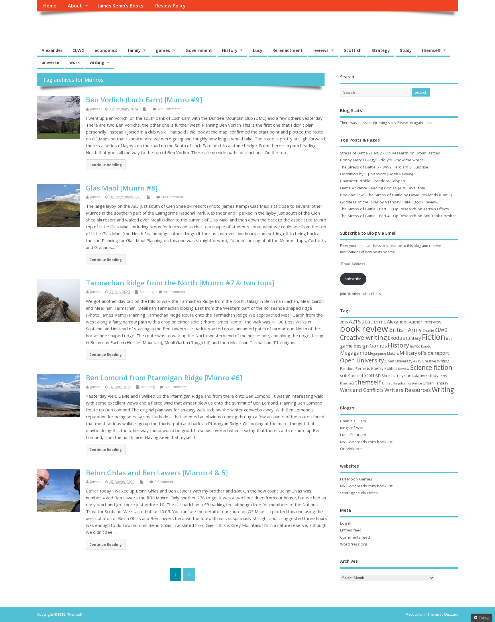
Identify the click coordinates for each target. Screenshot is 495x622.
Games (378, 345)
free (449, 338)
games (163, 50)
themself (431, 50)
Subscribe (353, 278)
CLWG (78, 50)
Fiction (433, 336)
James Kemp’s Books (120, 6)
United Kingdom (394, 383)
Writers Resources (407, 390)
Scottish (353, 50)
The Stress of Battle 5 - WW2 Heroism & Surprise (384, 167)
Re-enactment (287, 50)
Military (408, 353)
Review (403, 368)
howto (415, 346)
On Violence (351, 448)
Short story (392, 375)
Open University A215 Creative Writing (417, 361)
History (229, 50)
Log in (345, 523)
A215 (355, 321)
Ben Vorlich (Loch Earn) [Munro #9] (144, 99)
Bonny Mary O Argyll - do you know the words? (382, 159)
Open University (362, 360)
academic (374, 321)
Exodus (396, 337)
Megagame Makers (383, 353)
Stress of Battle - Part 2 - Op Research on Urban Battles (390, 153)
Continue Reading (105, 164)
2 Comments (164, 481)
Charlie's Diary (353, 420)
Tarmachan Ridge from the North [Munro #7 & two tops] (180, 282)
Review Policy (170, 6)
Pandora (347, 368)
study (433, 375)
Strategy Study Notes (359, 492)
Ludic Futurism (353, 434)
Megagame (353, 352)
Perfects (362, 368)
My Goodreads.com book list (366, 441)
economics (106, 50)
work (74, 62)
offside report (433, 353)
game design (354, 345)
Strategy (381, 50)
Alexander (52, 50)
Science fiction (431, 367)
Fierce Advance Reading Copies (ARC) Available (382, 188)
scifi (343, 375)
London (427, 346)
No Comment (169, 109)
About (75, 6)
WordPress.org (353, 544)
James (95, 109)
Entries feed (351, 530)
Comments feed (355, 537)
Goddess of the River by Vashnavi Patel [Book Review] (389, 202)
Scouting (147, 291)
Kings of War (351, 427)
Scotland (355, 375)
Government (199, 50)
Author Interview (425, 322)
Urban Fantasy (435, 383)
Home (49, 6)
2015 (344, 322)
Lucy (257, 50)
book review (364, 328)
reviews (321, 50)
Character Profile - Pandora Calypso (372, 180)
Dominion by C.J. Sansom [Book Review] (376, 173)
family (134, 50)
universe (50, 62)
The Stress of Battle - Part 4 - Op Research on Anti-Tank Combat (398, 215)
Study (406, 50)
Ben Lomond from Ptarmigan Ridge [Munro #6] (164, 377)
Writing (443, 389)
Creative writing (363, 337)
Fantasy (413, 338)
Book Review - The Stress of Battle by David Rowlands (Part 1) (396, 194)
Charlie (428, 330)
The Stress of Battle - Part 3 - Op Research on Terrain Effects (394, 208)
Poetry (377, 368)
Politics (390, 368)
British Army (405, 329)
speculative (415, 375)
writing (97, 62)
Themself (59, 24)
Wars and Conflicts (362, 390)
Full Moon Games (356, 479)
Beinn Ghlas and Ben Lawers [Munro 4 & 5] (157, 472)
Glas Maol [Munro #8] (122, 188)
